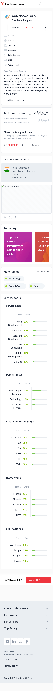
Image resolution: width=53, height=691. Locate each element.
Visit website (40, 579)
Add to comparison (15, 100)
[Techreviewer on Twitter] (20, 641)
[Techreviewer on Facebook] (27, 641)
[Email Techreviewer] (7, 641)
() (26, 145)
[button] (26, 199)
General (15, 27)
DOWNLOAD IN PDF (13, 580)
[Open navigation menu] (48, 4)
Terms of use (10, 659)
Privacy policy (11, 665)
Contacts (31, 27)
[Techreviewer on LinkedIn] (14, 641)
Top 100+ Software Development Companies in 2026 (15, 246)
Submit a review (42, 113)
